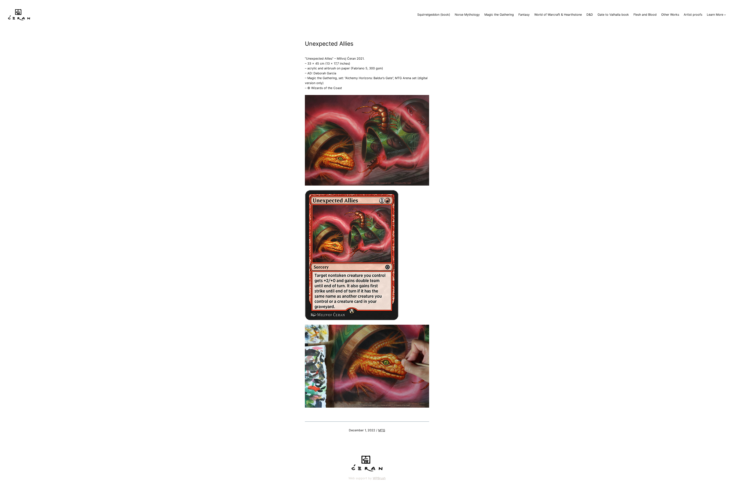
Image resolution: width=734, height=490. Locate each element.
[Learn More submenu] (725, 15)
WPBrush (379, 478)
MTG (381, 430)
